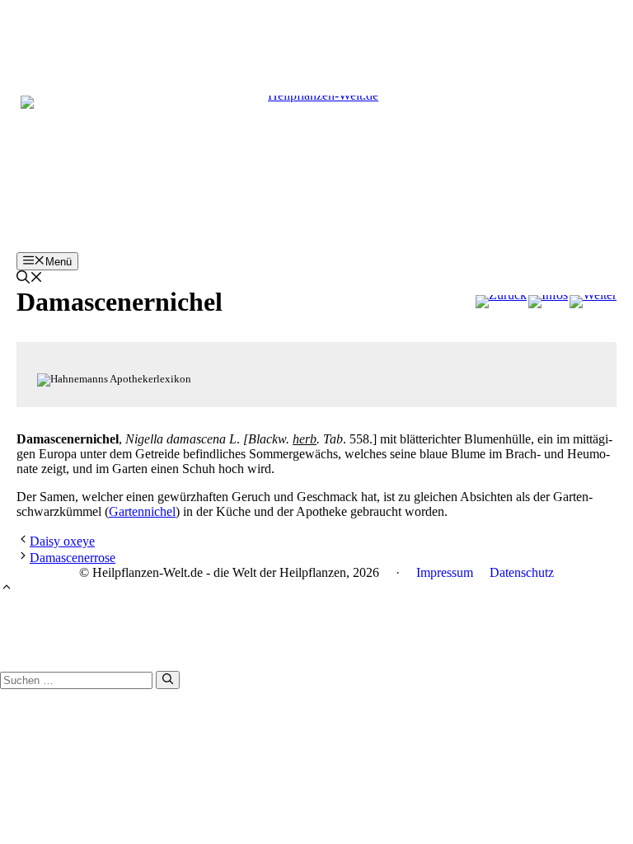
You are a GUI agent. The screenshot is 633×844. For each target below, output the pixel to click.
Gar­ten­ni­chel (142, 511)
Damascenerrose (72, 558)
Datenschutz (522, 572)
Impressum (444, 572)
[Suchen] (168, 680)
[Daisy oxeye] (501, 301)
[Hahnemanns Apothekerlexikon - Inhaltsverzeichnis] (548, 301)
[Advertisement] (316, 37)
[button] (29, 279)
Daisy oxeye (62, 541)
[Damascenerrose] (593, 301)
